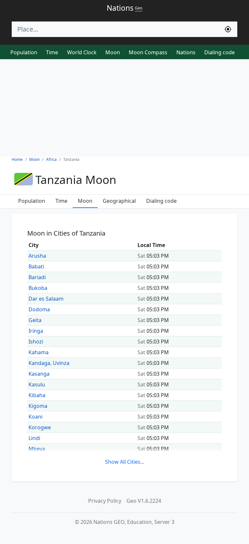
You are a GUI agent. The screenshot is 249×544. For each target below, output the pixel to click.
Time (52, 52)
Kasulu (37, 384)
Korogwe (40, 427)
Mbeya (37, 448)
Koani (35, 416)
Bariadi (37, 277)
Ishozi (36, 341)
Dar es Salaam (46, 298)
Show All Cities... (124, 461)
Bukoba (38, 287)
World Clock (82, 52)
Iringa (36, 330)
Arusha (37, 255)
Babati (36, 266)
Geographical (119, 200)
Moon (112, 52)
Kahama (39, 352)
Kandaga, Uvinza (49, 363)
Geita (35, 320)
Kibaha (37, 395)
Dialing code (219, 52)
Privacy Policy (104, 500)
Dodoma (39, 309)
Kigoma (38, 405)
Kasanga (39, 373)
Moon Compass (148, 52)
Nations (186, 52)
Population (23, 52)
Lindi (34, 438)
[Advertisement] (124, 107)
